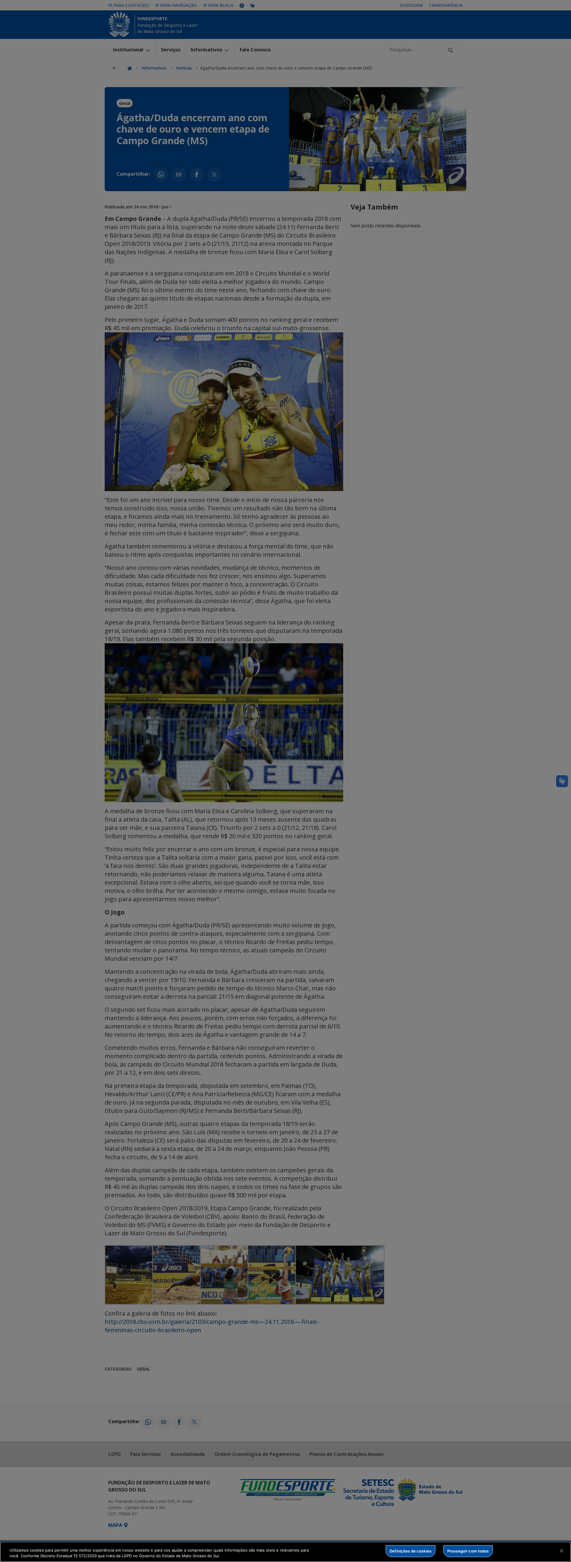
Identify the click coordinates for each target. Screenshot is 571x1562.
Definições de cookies (411, 1551)
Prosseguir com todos (468, 1551)
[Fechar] (561, 1551)
